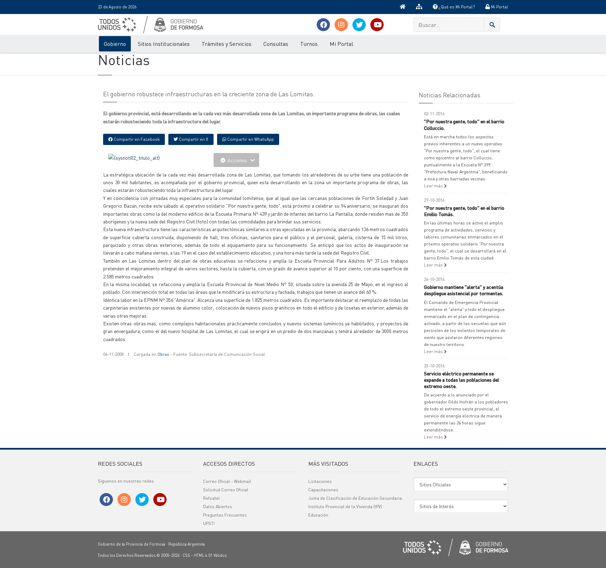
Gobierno (115, 43)
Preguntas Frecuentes (225, 515)
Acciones (237, 160)
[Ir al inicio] (403, 7)
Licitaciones (320, 481)
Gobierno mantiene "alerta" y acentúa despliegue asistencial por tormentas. (463, 290)
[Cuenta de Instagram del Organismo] (341, 24)
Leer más (434, 185)
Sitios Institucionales (164, 43)
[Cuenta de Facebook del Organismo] (323, 24)
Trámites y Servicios (226, 43)
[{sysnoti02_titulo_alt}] (134, 157)
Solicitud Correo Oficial (225, 489)
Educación (318, 515)
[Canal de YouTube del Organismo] (377, 24)
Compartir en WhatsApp (250, 139)
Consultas (275, 43)
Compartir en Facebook (136, 139)
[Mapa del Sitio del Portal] (419, 7)
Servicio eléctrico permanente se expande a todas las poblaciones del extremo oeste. (461, 379)
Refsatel (211, 498)
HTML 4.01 (203, 555)
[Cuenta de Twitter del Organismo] (359, 24)
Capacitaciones (323, 489)
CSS (186, 555)
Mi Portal (499, 6)
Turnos (309, 43)
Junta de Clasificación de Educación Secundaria (355, 498)
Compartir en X (193, 139)
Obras (163, 354)
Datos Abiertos (217, 506)
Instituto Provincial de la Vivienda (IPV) (345, 506)
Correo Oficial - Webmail (227, 481)
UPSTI (209, 523)
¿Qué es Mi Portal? (456, 6)
